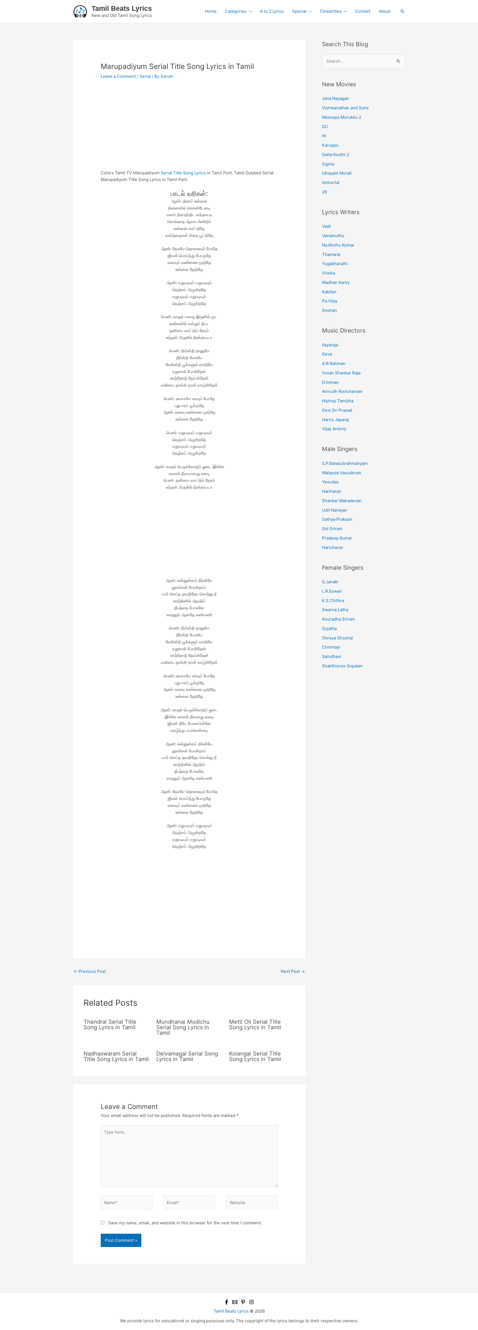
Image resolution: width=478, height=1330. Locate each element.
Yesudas (330, 481)
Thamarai (331, 254)
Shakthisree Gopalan (342, 665)
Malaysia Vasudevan (341, 472)
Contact (362, 11)
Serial (145, 76)
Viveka (328, 273)
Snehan (329, 310)
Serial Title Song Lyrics (183, 172)
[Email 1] (234, 1302)
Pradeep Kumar (337, 538)
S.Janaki (330, 581)
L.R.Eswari (332, 591)
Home (211, 11)
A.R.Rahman (333, 363)
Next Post (293, 971)
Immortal (330, 182)
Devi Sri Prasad (337, 410)
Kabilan (329, 291)
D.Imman (330, 382)
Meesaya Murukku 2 (341, 117)
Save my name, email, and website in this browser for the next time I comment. (185, 1222)
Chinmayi (331, 647)
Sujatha (329, 628)
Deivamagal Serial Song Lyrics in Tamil (187, 1056)
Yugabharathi (335, 263)
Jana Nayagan (335, 98)
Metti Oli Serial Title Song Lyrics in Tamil (255, 1024)
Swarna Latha (335, 609)
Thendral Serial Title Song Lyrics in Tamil (110, 1024)
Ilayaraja (330, 345)
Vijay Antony (334, 428)
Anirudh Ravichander (342, 391)
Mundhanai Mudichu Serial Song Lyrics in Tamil (183, 1027)
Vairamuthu (333, 235)
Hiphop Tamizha (338, 400)
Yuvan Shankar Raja (341, 372)
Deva (327, 354)
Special (299, 11)
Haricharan (332, 547)
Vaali (326, 226)
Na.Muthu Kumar (338, 245)
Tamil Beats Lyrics (122, 8)
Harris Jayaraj (335, 419)
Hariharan (331, 491)
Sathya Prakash (337, 519)
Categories (235, 11)
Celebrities (331, 11)
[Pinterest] (243, 1302)
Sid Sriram (332, 528)
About (384, 11)
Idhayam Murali (337, 173)
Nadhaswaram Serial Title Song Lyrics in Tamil (116, 1056)
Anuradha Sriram (338, 619)
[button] (402, 11)
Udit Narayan (334, 510)
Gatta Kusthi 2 (335, 154)
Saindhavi (331, 656)
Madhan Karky (336, 282)
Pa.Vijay (329, 301)
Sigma (328, 164)
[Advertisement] (189, 128)
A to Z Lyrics (272, 11)
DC (325, 126)
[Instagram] (251, 1302)
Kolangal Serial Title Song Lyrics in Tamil (255, 1056)
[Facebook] (226, 1302)
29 (324, 192)
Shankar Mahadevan (342, 500)
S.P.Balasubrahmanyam (345, 463)
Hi (324, 135)
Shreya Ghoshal (337, 638)
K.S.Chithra (333, 600)
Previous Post (90, 971)
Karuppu (330, 145)
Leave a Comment (118, 76)
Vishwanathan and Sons (345, 107)
